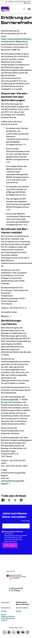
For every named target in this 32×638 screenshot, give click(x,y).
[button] (3, 500)
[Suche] (24, 9)
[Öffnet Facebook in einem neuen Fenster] (14, 632)
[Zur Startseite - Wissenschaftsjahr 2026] (5, 9)
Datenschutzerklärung (12, 535)
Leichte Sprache (12, 1)
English (18, 611)
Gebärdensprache (25, 1)
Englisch (28, 3)
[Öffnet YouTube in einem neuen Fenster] (23, 632)
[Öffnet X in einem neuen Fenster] (4, 632)
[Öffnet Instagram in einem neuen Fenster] (18, 632)
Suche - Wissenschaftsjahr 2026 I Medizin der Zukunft (8, 617)
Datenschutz (5, 608)
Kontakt (4, 611)
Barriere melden (22, 608)
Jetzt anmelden (10, 545)
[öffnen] (29, 9)
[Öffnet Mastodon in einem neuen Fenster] (9, 632)
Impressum (5, 602)
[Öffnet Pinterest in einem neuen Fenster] (27, 632)
